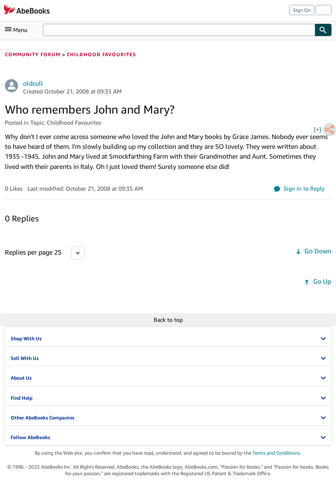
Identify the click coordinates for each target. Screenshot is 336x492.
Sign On (302, 10)
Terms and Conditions (276, 453)
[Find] (323, 30)
